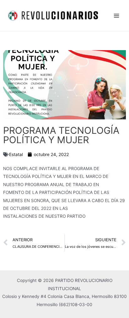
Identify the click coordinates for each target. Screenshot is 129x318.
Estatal (16, 154)
